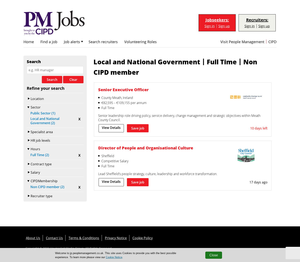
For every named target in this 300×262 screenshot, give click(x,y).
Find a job (48, 41)
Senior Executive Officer (123, 89)
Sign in (209, 26)
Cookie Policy (142, 238)
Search (52, 79)
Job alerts (72, 41)
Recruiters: (257, 20)
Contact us (54, 238)
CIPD (272, 41)
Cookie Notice (114, 257)
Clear (73, 79)
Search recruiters (103, 41)
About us (33, 238)
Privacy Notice (116, 238)
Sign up (224, 26)
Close (213, 255)
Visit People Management (242, 41)
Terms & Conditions (84, 238)
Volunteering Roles (140, 41)
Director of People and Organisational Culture (145, 148)
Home (28, 41)
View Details (111, 127)
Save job (137, 128)
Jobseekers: (217, 20)
